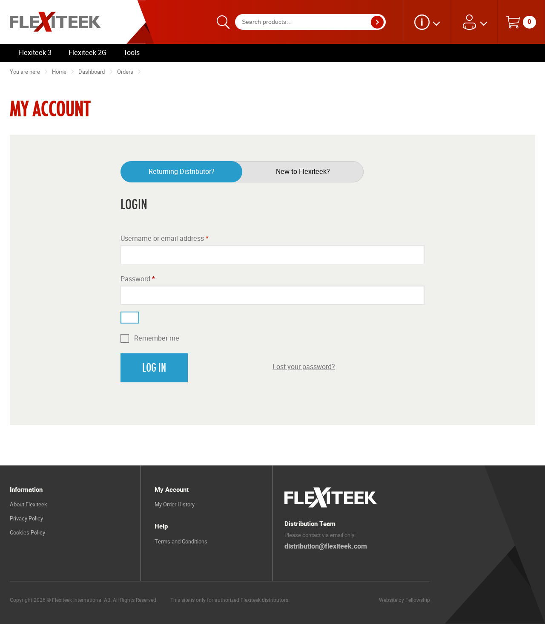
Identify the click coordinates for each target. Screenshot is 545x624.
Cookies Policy (27, 533)
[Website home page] (61, 22)
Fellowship (417, 600)
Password (137, 279)
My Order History (175, 504)
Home (59, 72)
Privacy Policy (26, 518)
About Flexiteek (28, 504)
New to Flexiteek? (303, 171)
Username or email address (164, 238)
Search (380, 22)
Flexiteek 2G (87, 53)
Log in (154, 368)
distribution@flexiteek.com (325, 546)
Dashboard (91, 72)
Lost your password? (303, 367)
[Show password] (129, 318)
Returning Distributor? (182, 171)
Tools (131, 53)
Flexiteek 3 (35, 53)
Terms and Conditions (181, 541)
